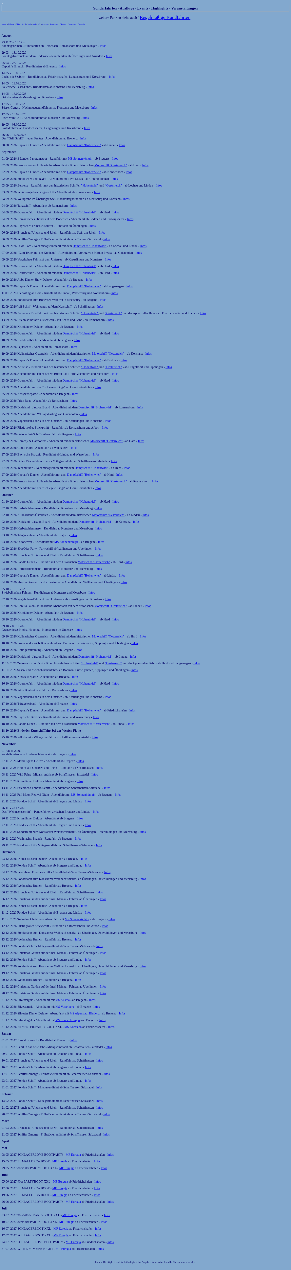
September (54, 24)
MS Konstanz (73, 1027)
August (45, 24)
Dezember (82, 24)
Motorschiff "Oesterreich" (110, 165)
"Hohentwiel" (90, 185)
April (24, 24)
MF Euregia (73, 1154)
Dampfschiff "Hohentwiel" (84, 145)
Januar (4, 24)
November (72, 24)
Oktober (63, 24)
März (18, 24)
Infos (103, 45)
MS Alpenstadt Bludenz (85, 1013)
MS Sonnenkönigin (80, 158)
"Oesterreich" (113, 185)
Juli (39, 24)
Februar (11, 24)
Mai (29, 24)
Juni (34, 24)
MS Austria (62, 1000)
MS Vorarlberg (64, 1006)
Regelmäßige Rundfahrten (165, 17)
